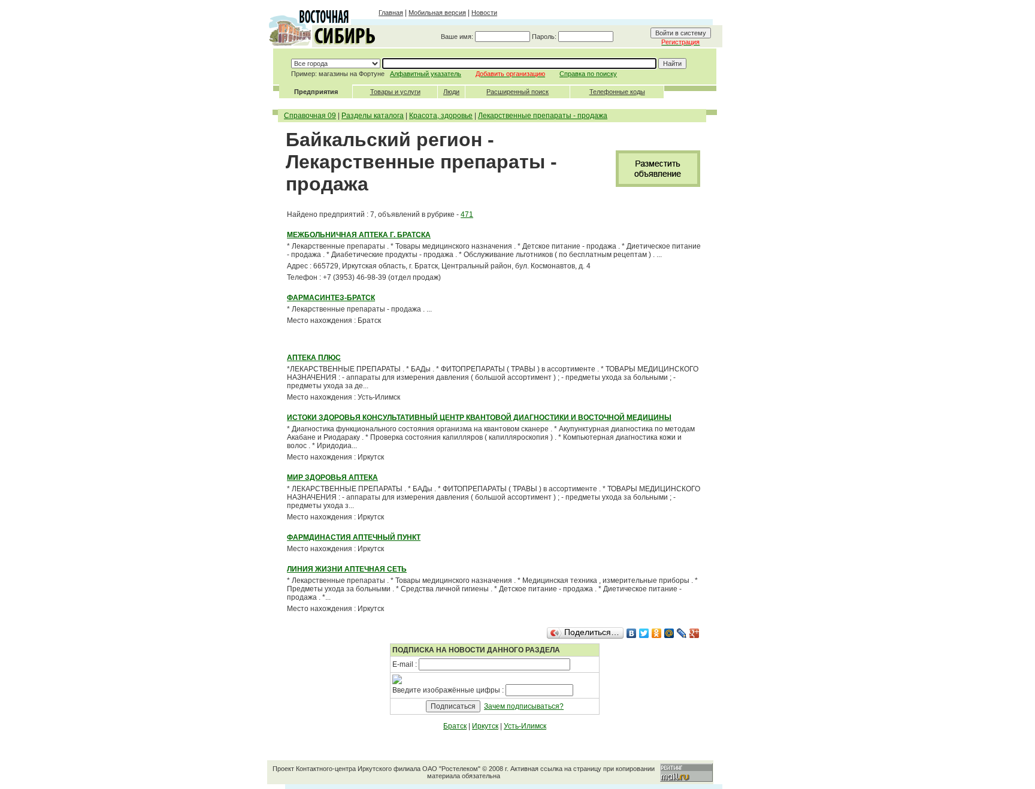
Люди (451, 91)
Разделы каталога (372, 115)
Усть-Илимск (525, 726)
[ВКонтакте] (631, 633)
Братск (455, 726)
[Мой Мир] (669, 633)
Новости (484, 12)
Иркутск (485, 726)
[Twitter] (644, 633)
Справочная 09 (310, 115)
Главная (391, 12)
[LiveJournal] (682, 633)
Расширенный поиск (517, 91)
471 (467, 214)
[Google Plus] (694, 633)
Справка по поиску (588, 73)
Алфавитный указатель (425, 73)
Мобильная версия (437, 12)
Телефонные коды (617, 91)
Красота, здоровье (441, 115)
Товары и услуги (395, 91)
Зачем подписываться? (524, 706)
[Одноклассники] (656, 633)
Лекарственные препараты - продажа (542, 115)
